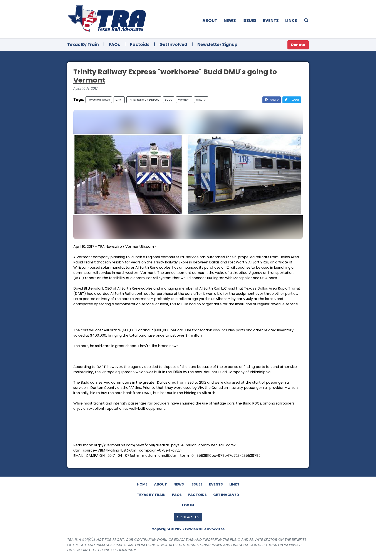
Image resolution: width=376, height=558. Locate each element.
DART (119, 99)
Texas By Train (83, 44)
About (209, 21)
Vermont (184, 99)
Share (274, 99)
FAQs (114, 44)
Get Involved (173, 44)
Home (142, 484)
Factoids (139, 44)
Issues (249, 21)
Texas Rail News (98, 99)
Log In (188, 505)
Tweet (294, 99)
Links (291, 21)
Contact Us (188, 517)
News (230, 21)
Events (271, 21)
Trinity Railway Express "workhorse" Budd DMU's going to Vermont (175, 76)
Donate (298, 44)
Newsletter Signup (217, 44)
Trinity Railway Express (143, 99)
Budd (168, 99)
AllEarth (201, 99)
